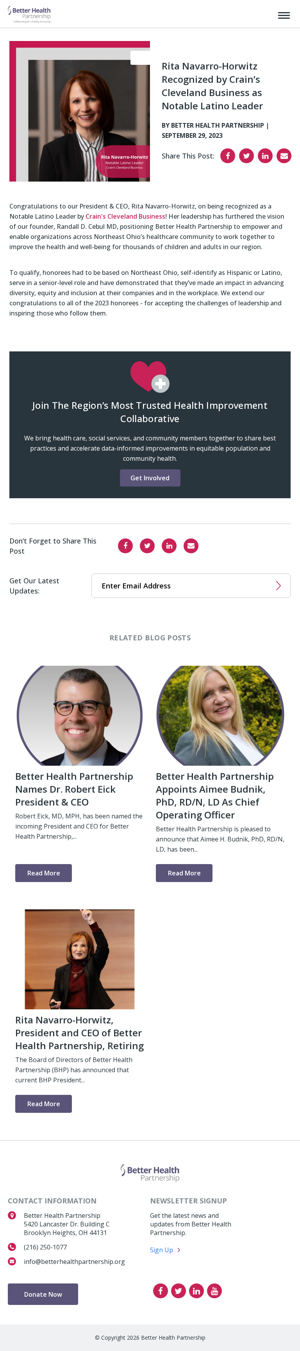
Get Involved (150, 478)
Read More (43, 873)
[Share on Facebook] (227, 155)
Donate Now (43, 1294)
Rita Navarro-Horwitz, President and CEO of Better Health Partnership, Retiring (79, 1032)
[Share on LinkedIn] (265, 155)
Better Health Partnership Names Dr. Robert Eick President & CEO (74, 789)
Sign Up (161, 1250)
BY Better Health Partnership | (215, 125)
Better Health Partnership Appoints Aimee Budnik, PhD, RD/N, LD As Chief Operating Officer (215, 795)
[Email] (284, 155)
